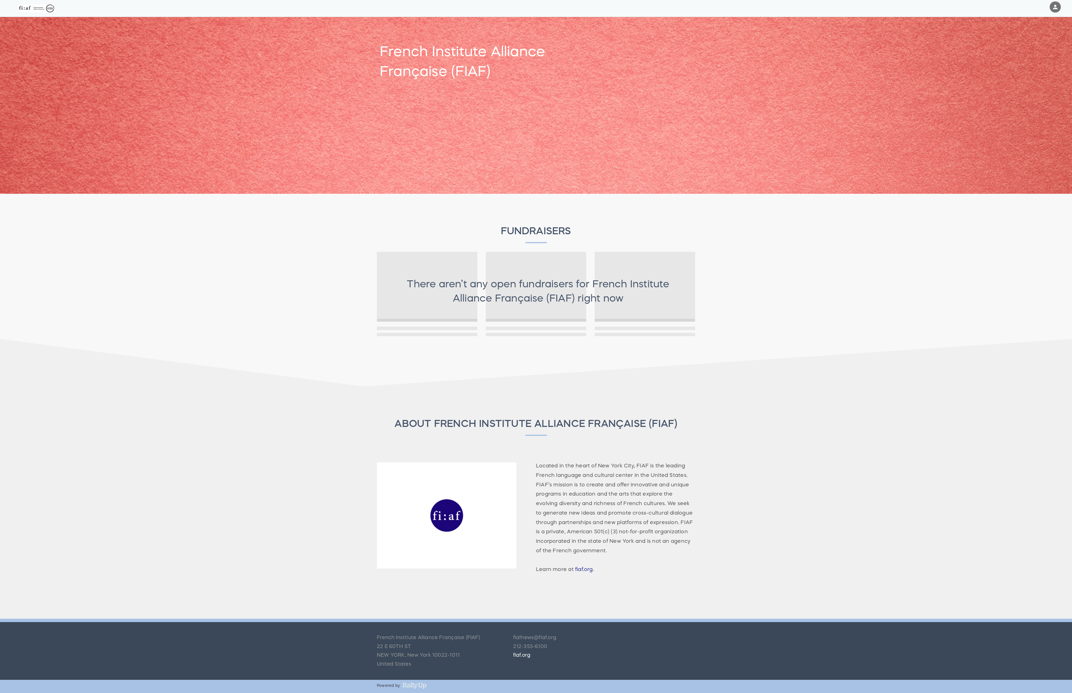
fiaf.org (584, 569)
